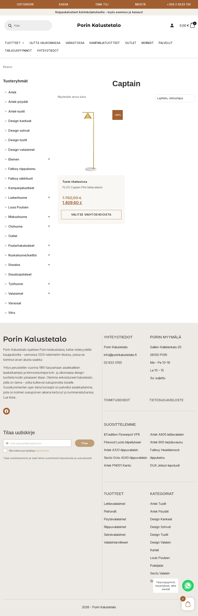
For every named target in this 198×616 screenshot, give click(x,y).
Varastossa (75, 42)
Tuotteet (12, 42)
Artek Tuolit (158, 504)
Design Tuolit (159, 535)
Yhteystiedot (48, 50)
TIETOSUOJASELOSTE (166, 400)
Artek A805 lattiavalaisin (167, 434)
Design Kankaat (161, 519)
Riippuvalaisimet (115, 527)
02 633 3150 (113, 362)
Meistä (140, 4)
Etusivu (7, 66)
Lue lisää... (10, 397)
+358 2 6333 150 (179, 4)
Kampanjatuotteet (105, 42)
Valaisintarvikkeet (116, 542)
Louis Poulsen (160, 558)
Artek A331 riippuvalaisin (121, 450)
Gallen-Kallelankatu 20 (165, 347)
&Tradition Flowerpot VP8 (122, 434)
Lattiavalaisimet (114, 504)
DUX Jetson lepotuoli (165, 465)
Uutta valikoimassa (45, 42)
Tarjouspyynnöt (18, 50)
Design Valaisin (160, 542)
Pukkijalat (156, 565)
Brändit (148, 42)
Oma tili (102, 4)
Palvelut (166, 42)
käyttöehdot (42, 450)
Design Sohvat (160, 527)
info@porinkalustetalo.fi (120, 355)
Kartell (154, 550)
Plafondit (110, 511)
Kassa (63, 4)
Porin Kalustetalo (99, 25)
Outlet (131, 42)
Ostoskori (25, 4)
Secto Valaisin (160, 573)
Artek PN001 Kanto (117, 465)
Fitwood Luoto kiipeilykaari (122, 442)
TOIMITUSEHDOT (117, 400)
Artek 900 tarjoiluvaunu (166, 442)
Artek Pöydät (159, 511)
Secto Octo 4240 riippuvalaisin (125, 458)
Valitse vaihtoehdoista (91, 214)
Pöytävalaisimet (115, 519)
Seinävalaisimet (114, 535)
